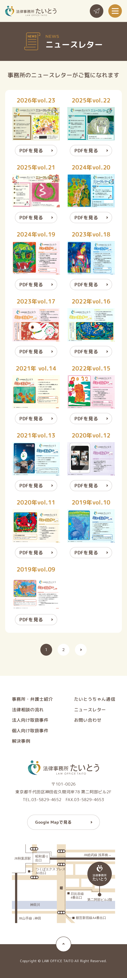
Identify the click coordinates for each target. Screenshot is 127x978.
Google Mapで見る (53, 822)
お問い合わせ (88, 720)
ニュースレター (90, 710)
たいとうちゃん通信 (94, 699)
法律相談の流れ (28, 710)
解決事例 (21, 741)
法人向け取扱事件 (30, 720)
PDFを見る (31, 150)
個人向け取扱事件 (30, 730)
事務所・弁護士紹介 (32, 699)
